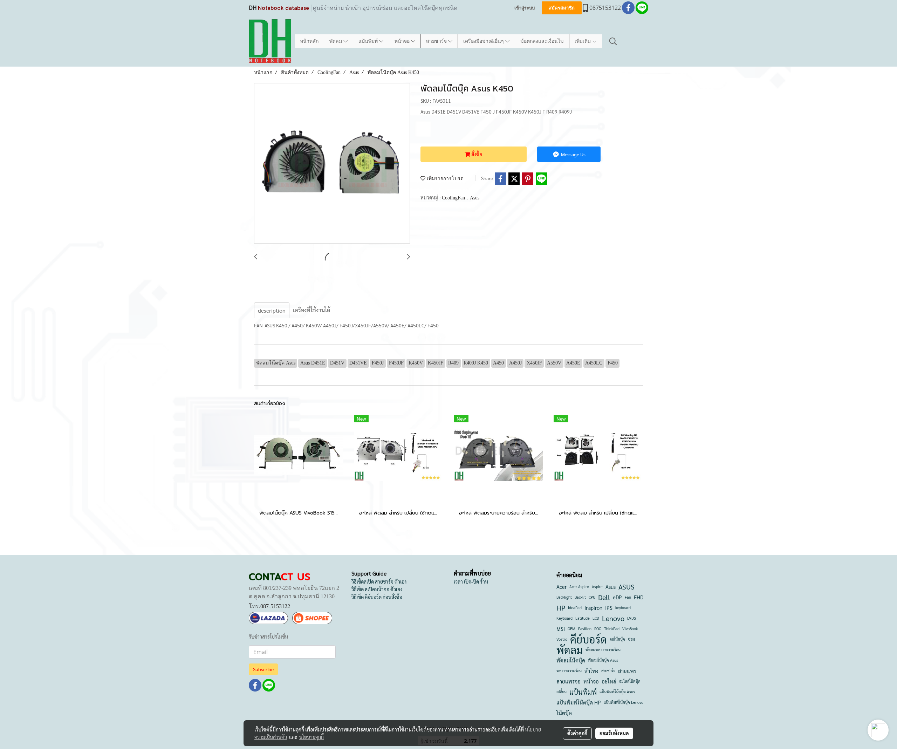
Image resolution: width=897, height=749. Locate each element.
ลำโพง (591, 670)
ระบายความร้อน (569, 670)
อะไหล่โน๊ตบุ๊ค (630, 681)
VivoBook (630, 628)
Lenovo (613, 618)
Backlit (580, 597)
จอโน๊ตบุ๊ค (617, 639)
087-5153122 (275, 606)
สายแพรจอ (568, 681)
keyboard (623, 607)
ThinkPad (611, 628)
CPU (592, 597)
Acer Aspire (579, 586)
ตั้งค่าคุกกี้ (577, 733)
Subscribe (263, 669)
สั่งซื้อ (476, 154)
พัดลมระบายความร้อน (603, 649)
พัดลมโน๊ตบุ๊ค (570, 660)
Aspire (597, 586)
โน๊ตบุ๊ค (564, 712)
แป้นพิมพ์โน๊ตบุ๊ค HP (578, 702)
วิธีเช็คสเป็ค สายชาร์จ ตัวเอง (378, 581)
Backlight (564, 597)
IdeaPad (575, 607)
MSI (560, 628)
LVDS (631, 618)
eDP (617, 597)
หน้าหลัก (309, 41)
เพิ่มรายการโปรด (444, 178)
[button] (613, 41)
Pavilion (584, 628)
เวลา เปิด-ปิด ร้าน (471, 581)
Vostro (561, 639)
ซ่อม (631, 639)
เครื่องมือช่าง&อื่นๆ (484, 41)
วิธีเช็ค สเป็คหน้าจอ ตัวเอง (376, 589)
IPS (608, 607)
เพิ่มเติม (583, 41)
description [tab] (272, 310)
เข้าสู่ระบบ (524, 8)
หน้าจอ (403, 41)
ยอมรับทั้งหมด (614, 733)
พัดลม (336, 41)
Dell (604, 597)
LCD (596, 618)
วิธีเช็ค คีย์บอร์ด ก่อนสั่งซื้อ (376, 597)
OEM (571, 628)
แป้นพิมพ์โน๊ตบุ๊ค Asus (617, 691)
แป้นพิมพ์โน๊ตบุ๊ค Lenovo (623, 702)
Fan (628, 597)
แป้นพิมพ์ (368, 41)
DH (252, 8)
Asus (474, 197)
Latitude (582, 618)
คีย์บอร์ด (588, 639)
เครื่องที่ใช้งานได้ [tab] (311, 310)
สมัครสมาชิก (562, 8)
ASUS (626, 586)
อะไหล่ (609, 681)
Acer (561, 586)
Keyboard (564, 618)
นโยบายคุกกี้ (311, 737)
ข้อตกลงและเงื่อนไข (542, 41)
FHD (638, 597)
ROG (597, 628)
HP (560, 607)
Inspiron (593, 607)
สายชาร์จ (437, 41)
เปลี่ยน (561, 691)
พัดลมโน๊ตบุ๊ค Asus (603, 660)
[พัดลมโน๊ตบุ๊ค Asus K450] (332, 163)
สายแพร (627, 670)
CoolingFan (454, 197)
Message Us (573, 154)
